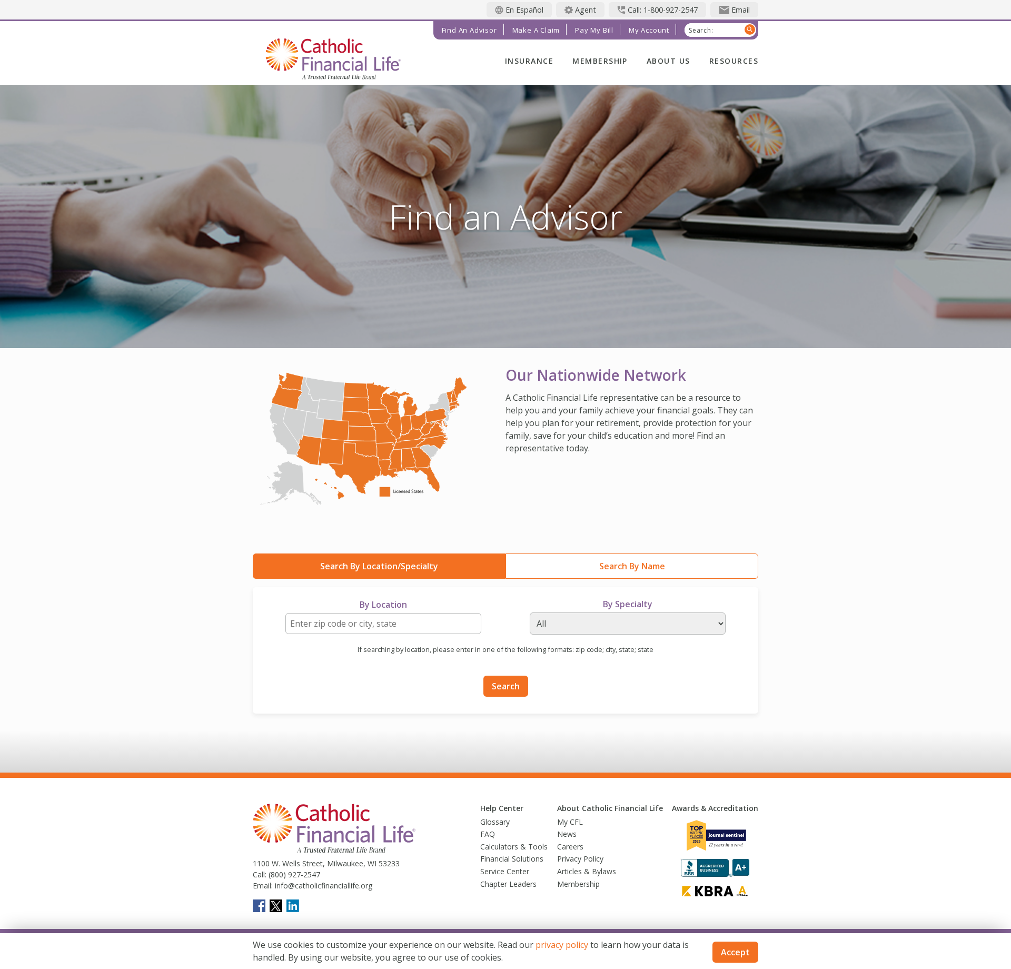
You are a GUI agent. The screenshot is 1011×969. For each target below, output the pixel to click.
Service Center (504, 871)
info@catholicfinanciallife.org (322, 886)
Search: (701, 30)
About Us (668, 61)
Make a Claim (536, 30)
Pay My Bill (594, 30)
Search (506, 686)
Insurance (529, 61)
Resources (733, 61)
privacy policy (562, 945)
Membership (600, 61)
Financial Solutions (511, 859)
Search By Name (632, 566)
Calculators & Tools (514, 847)
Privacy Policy (580, 859)
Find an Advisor (469, 30)
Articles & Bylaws (586, 871)
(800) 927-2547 (293, 874)
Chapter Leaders (508, 884)
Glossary (495, 822)
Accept (735, 952)
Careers (570, 847)
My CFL (570, 822)
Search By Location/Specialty (379, 566)
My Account (649, 30)
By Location (383, 604)
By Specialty (627, 604)
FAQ (487, 834)
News (567, 834)
